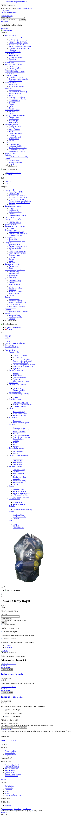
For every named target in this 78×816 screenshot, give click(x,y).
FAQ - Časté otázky (11, 768)
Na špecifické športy (19, 377)
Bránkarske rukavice (19, 406)
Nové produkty (10, 753)
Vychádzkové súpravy (20, 413)
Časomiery (16, 379)
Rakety (15, 524)
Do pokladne (5, 10)
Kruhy (15, 475)
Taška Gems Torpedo (12, 674)
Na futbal (16, 374)
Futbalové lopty (18, 459)
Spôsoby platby (10, 770)
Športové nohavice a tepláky (22, 430)
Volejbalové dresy (18, 515)
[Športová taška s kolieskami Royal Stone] (1, 594)
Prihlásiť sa (22, 8)
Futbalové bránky (14, 352)
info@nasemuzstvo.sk (20, 2)
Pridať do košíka (6, 618)
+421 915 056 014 (7, 2)
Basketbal (12, 506)
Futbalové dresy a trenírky (17, 384)
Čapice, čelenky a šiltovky (21, 437)
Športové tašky (18, 451)
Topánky (16, 446)
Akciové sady (13, 383)
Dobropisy (8, 790)
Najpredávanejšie (10, 754)
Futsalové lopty (18, 461)
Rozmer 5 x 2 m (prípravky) (22, 359)
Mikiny (15, 433)
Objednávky (9, 788)
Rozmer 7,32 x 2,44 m (20, 355)
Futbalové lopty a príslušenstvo (19, 455)
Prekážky (16, 471)
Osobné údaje (9, 786)
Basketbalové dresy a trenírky (22, 509)
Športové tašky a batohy (16, 448)
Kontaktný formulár (11, 776)
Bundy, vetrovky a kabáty (21, 435)
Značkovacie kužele (19, 477)
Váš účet (3, 779)
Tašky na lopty (17, 462)
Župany (15, 442)
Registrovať (30, 8)
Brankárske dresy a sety (20, 403)
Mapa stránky (18, 809)
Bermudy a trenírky (19, 428)
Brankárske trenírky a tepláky (22, 404)
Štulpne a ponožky (15, 392)
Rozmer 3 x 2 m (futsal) (20, 363)
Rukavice (16, 441)
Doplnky (12, 486)
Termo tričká (17, 421)
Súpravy (11, 408)
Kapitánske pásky (18, 490)
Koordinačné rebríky (19, 480)
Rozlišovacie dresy (19, 470)
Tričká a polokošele (19, 432)
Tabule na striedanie (19, 504)
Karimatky (16, 479)
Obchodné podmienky (12, 767)
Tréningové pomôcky (16, 466)
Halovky (16, 397)
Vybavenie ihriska (14, 499)
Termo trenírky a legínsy (21, 423)
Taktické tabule (18, 482)
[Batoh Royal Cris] (1, 596)
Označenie (4, 653)
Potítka (15, 444)
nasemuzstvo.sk (7, 809)
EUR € (7, 183)
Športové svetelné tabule (17, 370)
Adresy (7, 791)
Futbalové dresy (18, 388)
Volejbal (11, 511)
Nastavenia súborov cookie (13, 795)
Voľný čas (12, 424)
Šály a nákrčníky (18, 439)
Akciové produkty (11, 751)
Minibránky (17, 368)
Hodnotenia (8, 647)
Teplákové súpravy (19, 412)
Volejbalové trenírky (19, 517)
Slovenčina (17, 173)
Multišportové (17, 375)
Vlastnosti (8, 645)
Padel (10, 520)
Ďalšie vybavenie (18, 528)
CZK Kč (8, 181)
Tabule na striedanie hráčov (22, 493)
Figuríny (15, 484)
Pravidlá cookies (10, 772)
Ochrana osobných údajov (13, 774)
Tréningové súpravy (19, 415)
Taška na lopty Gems (12, 697)
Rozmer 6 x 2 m (18, 357)
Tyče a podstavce (18, 473)
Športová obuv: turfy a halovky (19, 394)
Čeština (9, 174)
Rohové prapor (18, 502)
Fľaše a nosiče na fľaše (20, 495)
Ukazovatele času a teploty (21, 381)
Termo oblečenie (14, 417)
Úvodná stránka (10, 350)
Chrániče (16, 519)
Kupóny (7, 793)
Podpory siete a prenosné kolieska (24, 365)
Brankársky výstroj (15, 399)
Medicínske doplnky (19, 491)
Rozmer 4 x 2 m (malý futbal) (22, 361)
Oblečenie (16, 526)
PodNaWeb (27, 809)
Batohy (15, 453)
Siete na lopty (17, 464)
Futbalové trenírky (19, 390)
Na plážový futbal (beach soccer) (23, 366)
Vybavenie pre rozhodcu (21, 497)
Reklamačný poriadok (12, 765)
